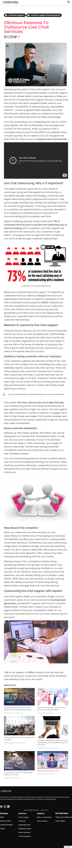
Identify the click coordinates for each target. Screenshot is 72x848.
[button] (68, 2)
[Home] (10, 2)
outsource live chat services (51, 139)
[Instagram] (5, 806)
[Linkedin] (8, 806)
